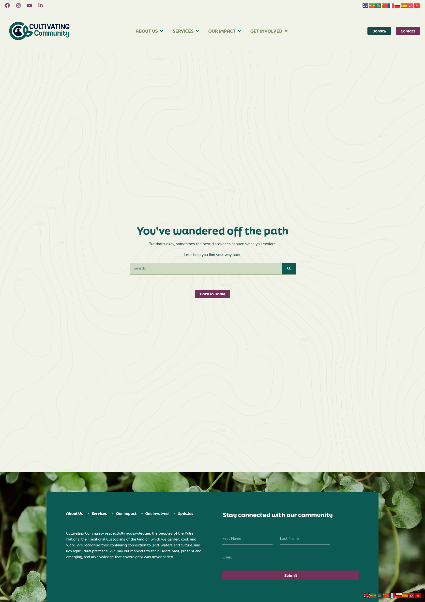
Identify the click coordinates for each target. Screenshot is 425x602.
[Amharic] (372, 5)
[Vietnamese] (417, 5)
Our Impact (222, 31)
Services (183, 31)
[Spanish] (404, 5)
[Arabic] (378, 5)
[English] (366, 5)
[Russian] (398, 5)
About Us (147, 31)
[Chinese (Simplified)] (385, 5)
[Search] (289, 268)
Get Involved (266, 31)
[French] (391, 5)
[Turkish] (410, 5)
